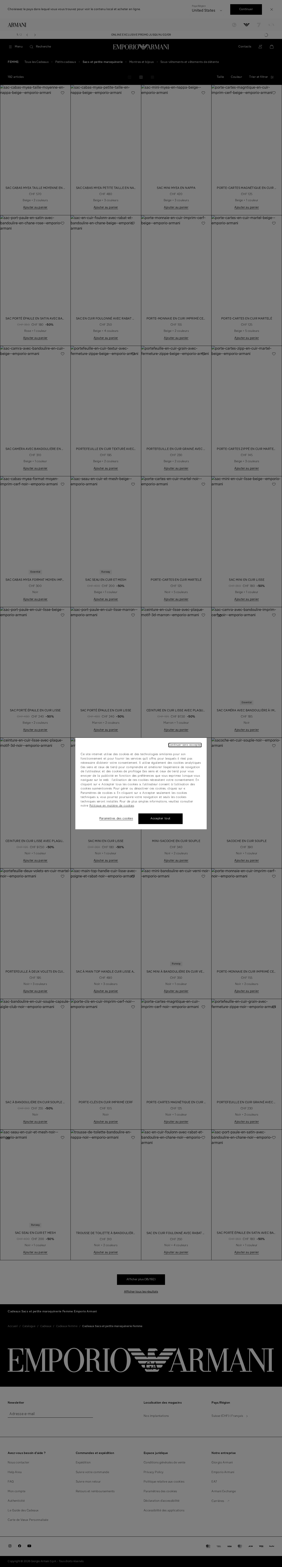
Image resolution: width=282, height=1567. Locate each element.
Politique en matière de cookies (111, 805)
